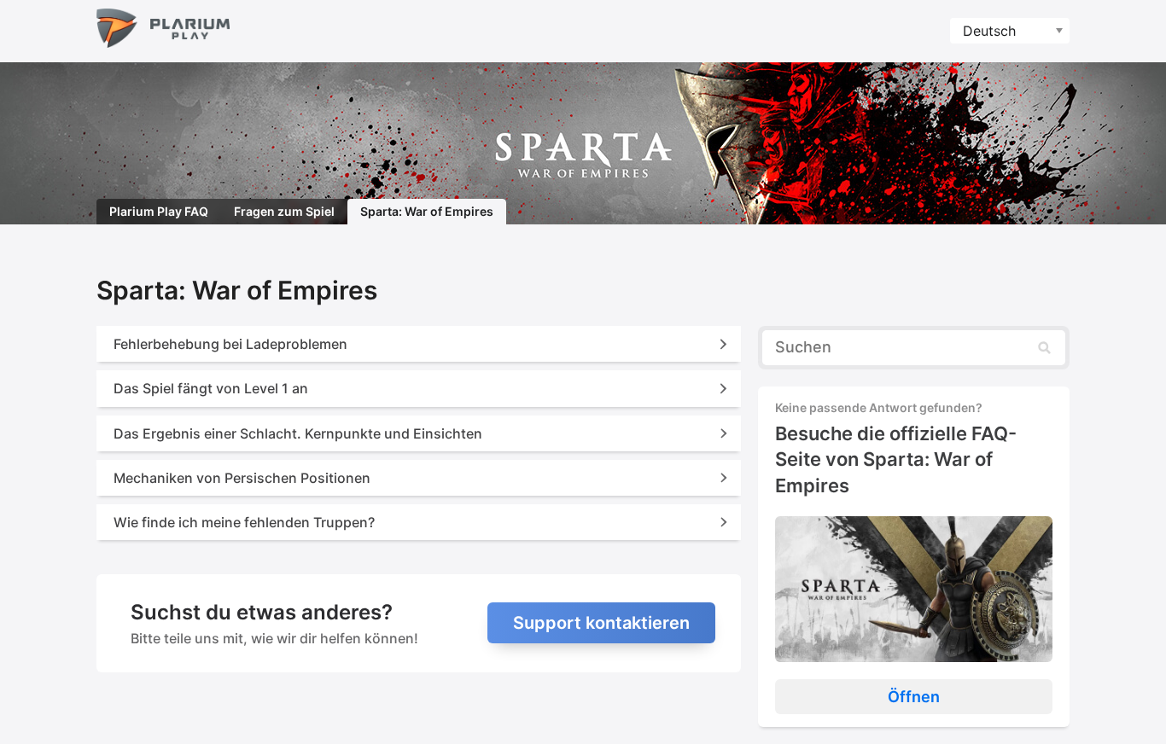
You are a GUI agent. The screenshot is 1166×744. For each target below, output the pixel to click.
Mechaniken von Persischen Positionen (242, 477)
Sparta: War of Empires (426, 211)
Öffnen (914, 697)
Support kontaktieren (601, 623)
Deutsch (989, 30)
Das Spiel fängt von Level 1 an (211, 388)
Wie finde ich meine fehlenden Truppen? (244, 522)
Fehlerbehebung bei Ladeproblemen (230, 343)
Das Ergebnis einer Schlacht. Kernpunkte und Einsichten (298, 433)
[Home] (163, 31)
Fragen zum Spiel (284, 211)
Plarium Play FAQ (158, 211)
